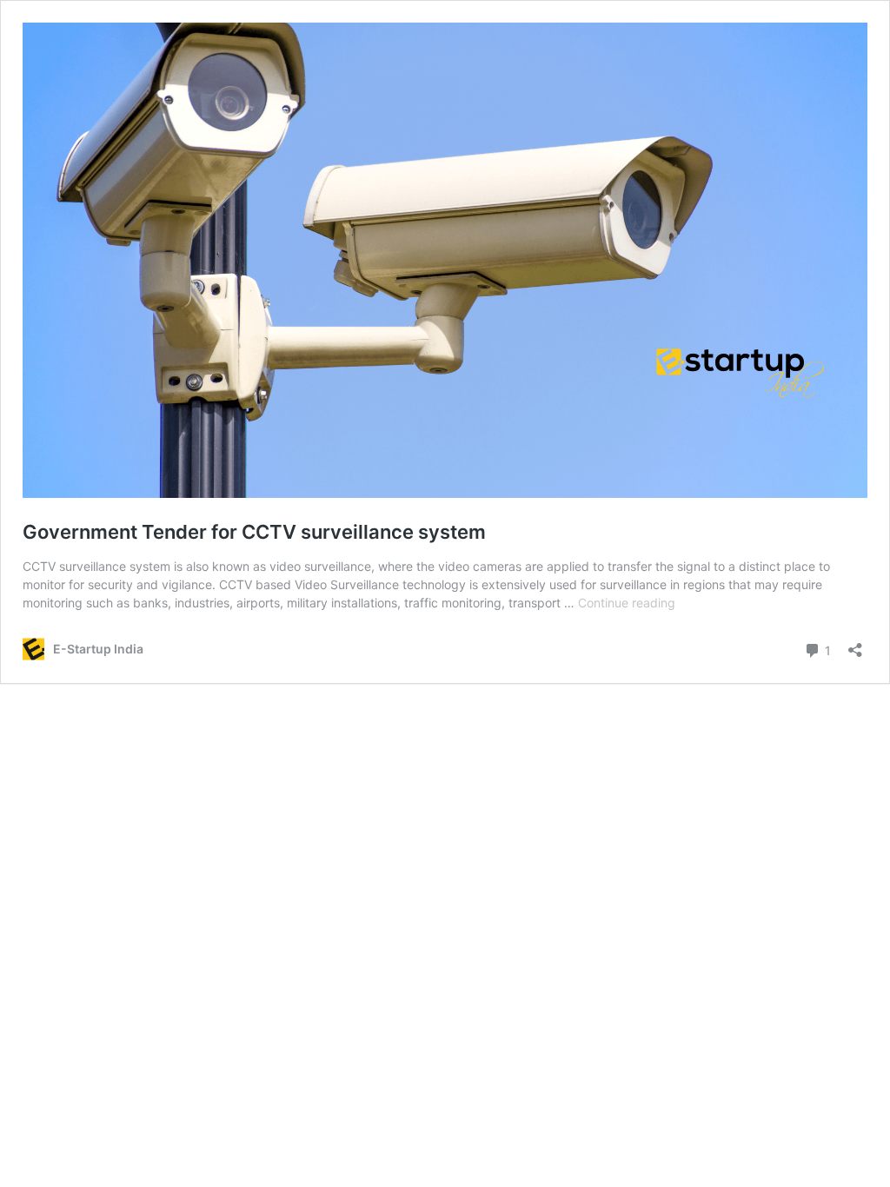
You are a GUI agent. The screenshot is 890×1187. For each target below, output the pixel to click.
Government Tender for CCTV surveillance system (254, 532)
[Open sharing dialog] (855, 644)
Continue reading (626, 602)
